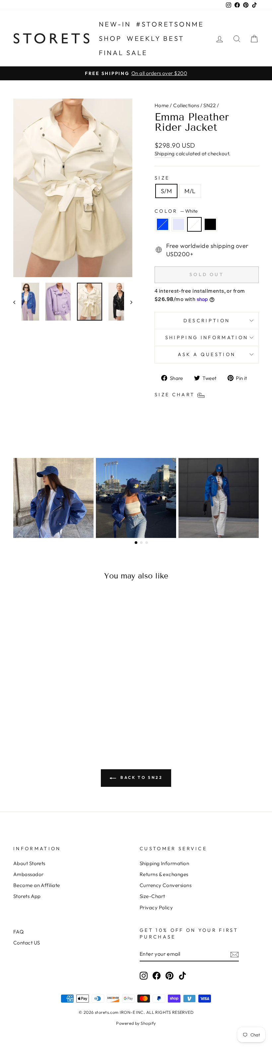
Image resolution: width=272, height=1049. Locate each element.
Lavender (178, 224)
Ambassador (28, 874)
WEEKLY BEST (155, 38)
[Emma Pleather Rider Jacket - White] (45, 713)
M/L (189, 191)
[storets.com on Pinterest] (169, 975)
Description (206, 321)
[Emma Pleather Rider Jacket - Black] (54, 713)
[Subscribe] (234, 954)
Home (162, 105)
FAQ (18, 932)
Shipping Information (164, 863)
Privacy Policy (156, 907)
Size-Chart (152, 896)
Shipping (165, 153)
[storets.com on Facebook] (157, 975)
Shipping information (206, 337)
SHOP (110, 38)
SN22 (209, 105)
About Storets (29, 863)
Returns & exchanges (164, 874)
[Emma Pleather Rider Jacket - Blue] (28, 713)
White (194, 224)
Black (210, 224)
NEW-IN (115, 24)
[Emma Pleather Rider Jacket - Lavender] (37, 713)
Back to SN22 (141, 777)
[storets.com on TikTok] (182, 975)
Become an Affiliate (36, 885)
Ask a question (207, 354)
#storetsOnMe (170, 24)
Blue (162, 224)
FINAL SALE (123, 52)
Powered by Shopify (136, 1023)
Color (176, 211)
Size (162, 178)
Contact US (26, 942)
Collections (186, 105)
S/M (166, 191)
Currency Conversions (165, 885)
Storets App (27, 896)
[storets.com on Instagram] (144, 975)
